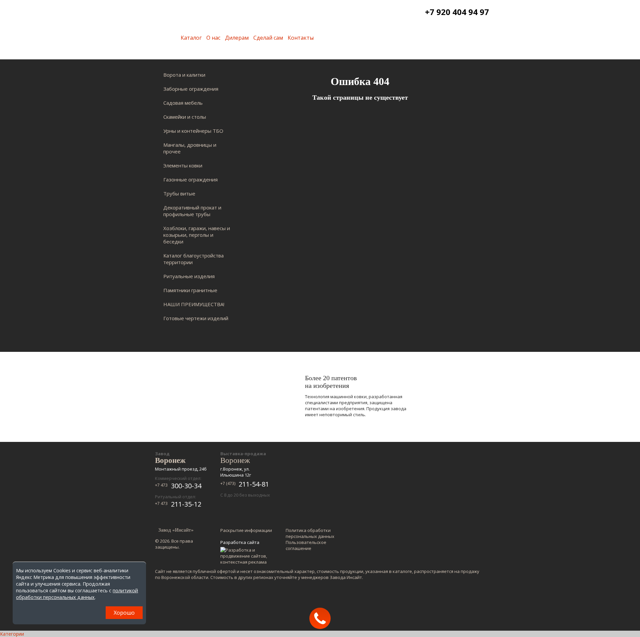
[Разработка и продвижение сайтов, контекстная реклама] (246, 556)
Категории (12, 634)
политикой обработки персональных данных (77, 593)
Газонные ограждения (190, 179)
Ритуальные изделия (189, 276)
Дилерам (237, 37)
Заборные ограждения (190, 88)
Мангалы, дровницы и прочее (189, 148)
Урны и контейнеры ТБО (193, 130)
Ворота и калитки (184, 74)
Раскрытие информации (246, 530)
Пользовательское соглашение (306, 545)
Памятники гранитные (190, 290)
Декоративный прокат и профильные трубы (192, 210)
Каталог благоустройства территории (193, 258)
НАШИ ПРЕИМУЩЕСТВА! (193, 304)
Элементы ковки (182, 165)
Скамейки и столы (184, 116)
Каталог (191, 37)
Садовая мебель (183, 102)
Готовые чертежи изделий (195, 318)
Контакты (301, 37)
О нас (213, 37)
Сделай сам (268, 37)
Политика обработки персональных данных (310, 533)
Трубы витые (179, 193)
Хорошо (124, 612)
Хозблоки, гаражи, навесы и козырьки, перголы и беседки (196, 235)
